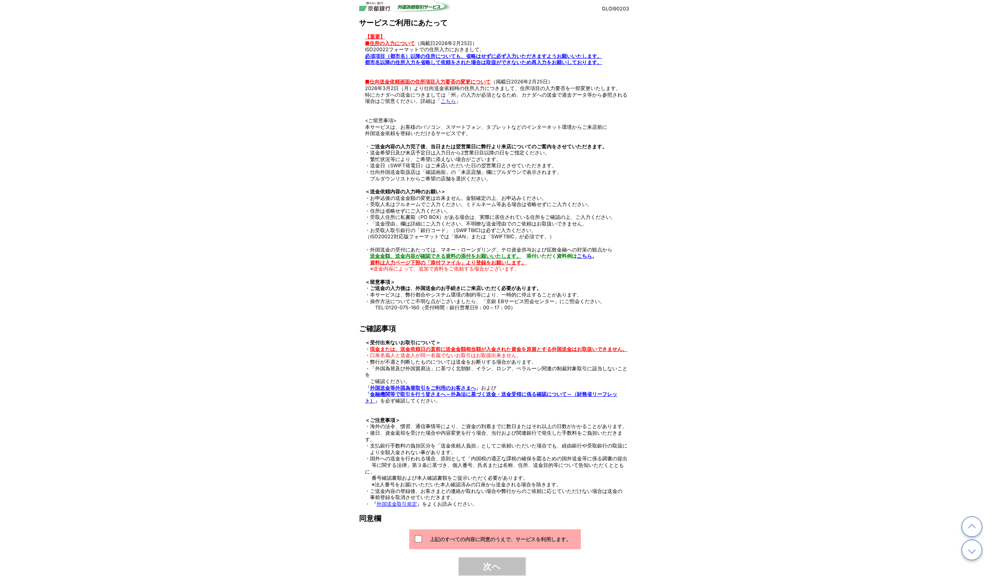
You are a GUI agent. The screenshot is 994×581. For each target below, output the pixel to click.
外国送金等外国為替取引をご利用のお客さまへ (423, 388)
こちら (448, 101)
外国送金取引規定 (397, 504)
